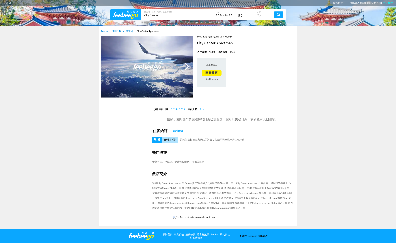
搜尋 (278, 14)
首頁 (8, 3)
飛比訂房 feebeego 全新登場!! (371, 3)
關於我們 (167, 234)
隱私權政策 (203, 234)
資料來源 (178, 131)
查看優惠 (211, 72)
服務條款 (190, 234)
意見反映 (179, 234)
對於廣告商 (196, 237)
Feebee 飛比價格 (220, 234)
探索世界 (338, 3)
